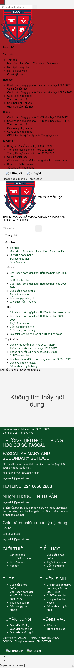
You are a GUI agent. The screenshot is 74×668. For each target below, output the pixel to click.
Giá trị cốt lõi (24, 558)
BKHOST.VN (44, 641)
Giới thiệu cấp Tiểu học (20, 106)
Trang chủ (8, 47)
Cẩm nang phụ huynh (19, 103)
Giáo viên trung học (21, 628)
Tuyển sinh (9, 140)
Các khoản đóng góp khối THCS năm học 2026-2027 (37, 117)
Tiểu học (8, 79)
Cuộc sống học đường (19, 95)
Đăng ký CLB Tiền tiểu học (18, 432)
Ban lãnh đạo (17, 555)
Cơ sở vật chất (15, 74)
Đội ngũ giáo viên (17, 70)
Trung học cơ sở (56, 628)
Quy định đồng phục (18, 67)
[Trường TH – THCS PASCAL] (17, 26)
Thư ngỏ (12, 60)
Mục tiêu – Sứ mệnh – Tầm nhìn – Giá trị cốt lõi (34, 63)
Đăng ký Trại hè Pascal (20, 164)
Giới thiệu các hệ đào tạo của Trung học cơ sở (33, 135)
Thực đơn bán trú (17, 99)
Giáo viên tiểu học (20, 625)
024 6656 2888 (38, 486)
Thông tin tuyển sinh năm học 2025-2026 (30, 153)
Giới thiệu (8, 54)
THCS (6, 112)
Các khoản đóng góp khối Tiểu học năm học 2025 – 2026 (40, 92)
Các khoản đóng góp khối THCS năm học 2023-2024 (22, 595)
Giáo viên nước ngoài (22, 632)
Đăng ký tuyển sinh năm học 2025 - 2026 (26, 429)
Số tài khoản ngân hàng (20, 167)
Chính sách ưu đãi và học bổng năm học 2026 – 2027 (37, 160)
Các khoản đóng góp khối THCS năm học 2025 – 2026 (38, 121)
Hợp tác (14, 565)
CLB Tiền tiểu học (17, 88)
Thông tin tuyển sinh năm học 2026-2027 (30, 149)
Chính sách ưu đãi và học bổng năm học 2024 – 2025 (59, 588)
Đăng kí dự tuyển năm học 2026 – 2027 (29, 146)
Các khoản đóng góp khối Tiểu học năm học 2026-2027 (39, 85)
